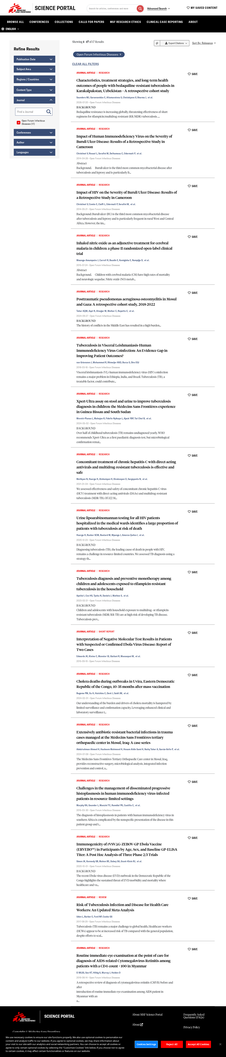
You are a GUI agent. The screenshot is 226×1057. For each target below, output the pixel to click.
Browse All (15, 22)
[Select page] (157, 43)
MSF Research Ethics (125, 22)
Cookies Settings (146, 1044)
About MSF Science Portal (147, 1014)
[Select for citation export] (73, 72)
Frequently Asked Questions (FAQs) (193, 1016)
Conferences (39, 22)
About (193, 22)
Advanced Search (157, 8)
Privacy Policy (191, 1027)
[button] (10, 29)
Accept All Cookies (198, 1044)
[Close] (220, 1044)
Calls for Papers (91, 22)
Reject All (171, 1044)
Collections (64, 22)
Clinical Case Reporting (165, 22)
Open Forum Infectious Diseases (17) (33, 122)
